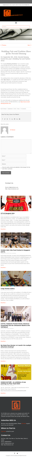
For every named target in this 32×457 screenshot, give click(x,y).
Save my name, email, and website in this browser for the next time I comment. (16, 168)
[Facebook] (14, 453)
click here (23, 423)
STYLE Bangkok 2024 (7, 213)
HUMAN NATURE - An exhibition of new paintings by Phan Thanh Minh (13, 383)
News (18, 108)
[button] (16, 22)
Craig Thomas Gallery (8, 288)
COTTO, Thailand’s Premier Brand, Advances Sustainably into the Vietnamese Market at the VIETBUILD (15, 325)
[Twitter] (17, 453)
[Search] (28, 27)
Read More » (3, 229)
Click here (3, 431)
